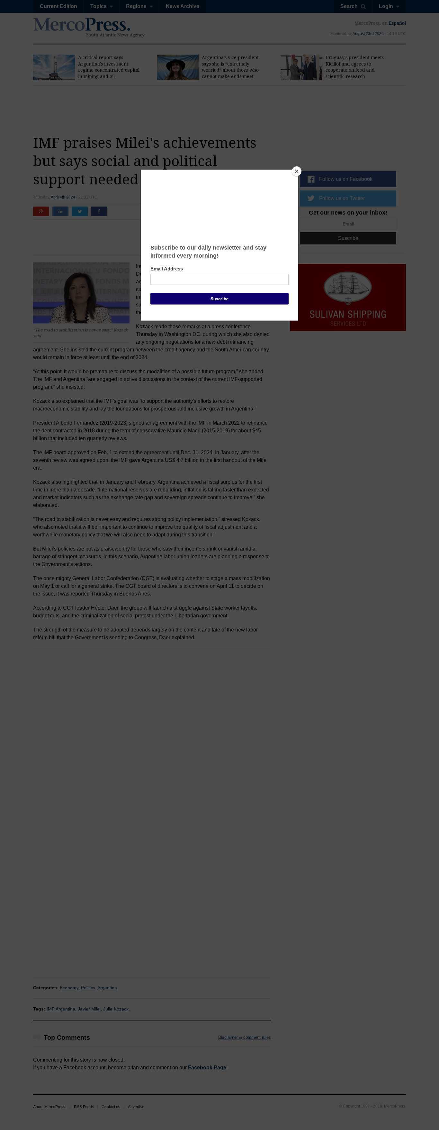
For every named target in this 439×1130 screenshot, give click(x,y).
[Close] (296, 171)
